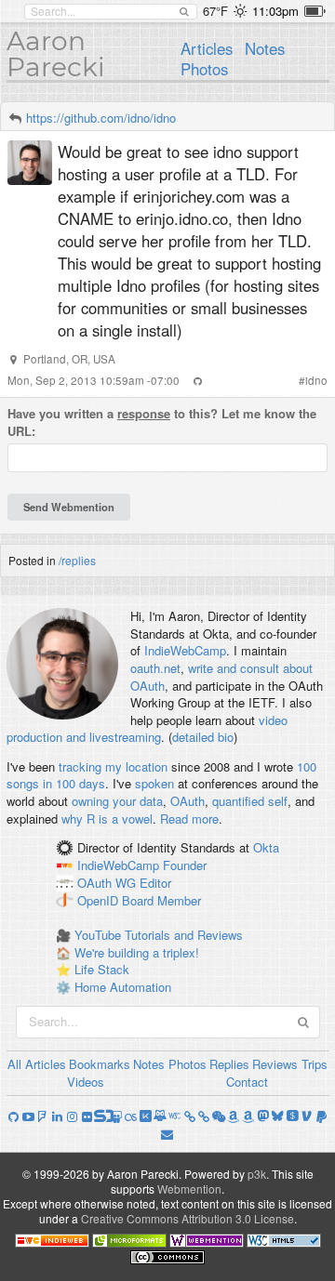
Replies (229, 1064)
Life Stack (101, 969)
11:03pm (275, 11)
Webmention (189, 1188)
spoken (154, 783)
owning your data (117, 801)
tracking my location (113, 766)
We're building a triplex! (136, 952)
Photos (204, 69)
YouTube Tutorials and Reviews (158, 935)
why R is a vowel (107, 818)
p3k (257, 1174)
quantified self (250, 801)
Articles (207, 48)
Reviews (275, 1064)
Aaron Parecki (56, 54)
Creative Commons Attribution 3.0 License (187, 1218)
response (143, 413)
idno (316, 380)
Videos (85, 1081)
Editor (155, 882)
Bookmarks (99, 1064)
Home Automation (122, 987)
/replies (77, 560)
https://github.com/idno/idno (101, 117)
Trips (315, 1064)
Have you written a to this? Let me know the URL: (161, 422)
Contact (247, 1081)
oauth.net (155, 668)
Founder (185, 865)
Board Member (161, 900)
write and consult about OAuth (221, 676)
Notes (265, 48)
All (14, 1064)
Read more (189, 818)
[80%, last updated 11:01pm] (315, 11)
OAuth (187, 801)
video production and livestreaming (147, 728)
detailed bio (203, 737)
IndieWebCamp (185, 650)
